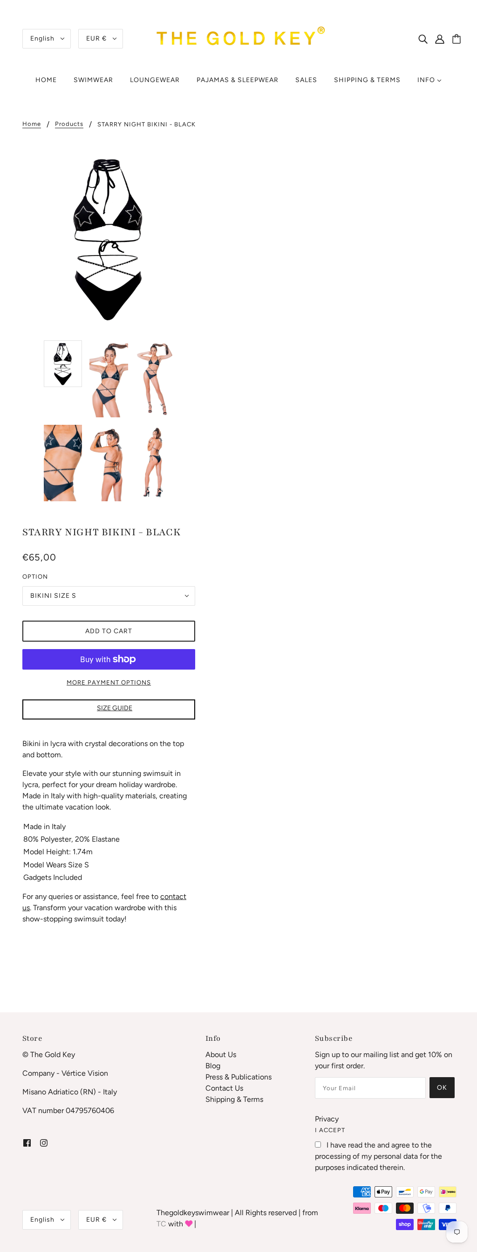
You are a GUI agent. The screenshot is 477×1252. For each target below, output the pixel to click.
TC (161, 1223)
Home (31, 124)
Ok (442, 1088)
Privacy (327, 1118)
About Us (220, 1054)
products (69, 124)
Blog (212, 1065)
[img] (423, 38)
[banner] (238, 38)
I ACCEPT (330, 1130)
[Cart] (458, 39)
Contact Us (224, 1088)
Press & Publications (238, 1076)
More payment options (109, 682)
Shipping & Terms (234, 1099)
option (35, 576)
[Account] (444, 38)
